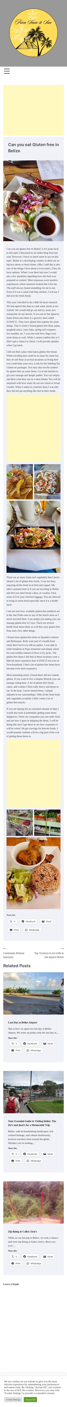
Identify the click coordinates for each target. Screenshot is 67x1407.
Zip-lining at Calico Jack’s (22, 1231)
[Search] (59, 71)
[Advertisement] (33, 110)
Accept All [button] (30, 1399)
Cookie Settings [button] (13, 1399)
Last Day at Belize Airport (22, 1022)
